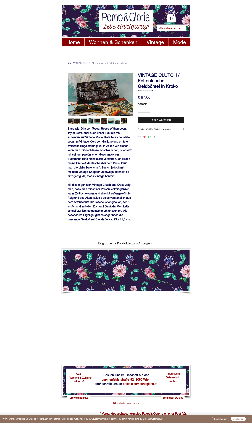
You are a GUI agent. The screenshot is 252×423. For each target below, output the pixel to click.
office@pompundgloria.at (140, 384)
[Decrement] (140, 110)
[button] (171, 16)
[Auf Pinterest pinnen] (144, 136)
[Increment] (147, 110)
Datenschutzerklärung (153, 418)
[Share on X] (154, 136)
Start (70, 63)
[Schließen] (248, 419)
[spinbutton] (144, 110)
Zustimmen (238, 418)
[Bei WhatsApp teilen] (149, 136)
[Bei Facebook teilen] (139, 136)
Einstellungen (220, 418)
